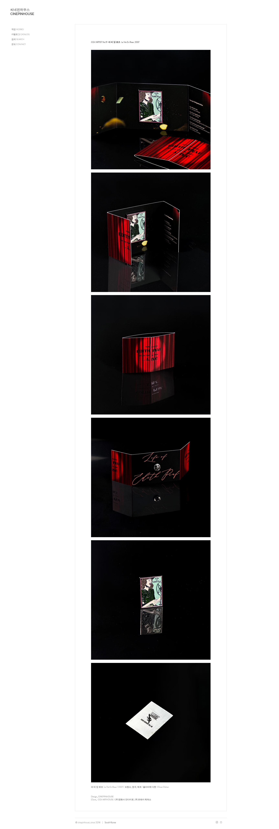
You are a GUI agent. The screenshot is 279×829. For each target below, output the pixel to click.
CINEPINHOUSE (22, 14)
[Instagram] (216, 822)
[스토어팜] (221, 822)
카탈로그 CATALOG (20, 34)
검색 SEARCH (17, 39)
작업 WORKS (17, 29)
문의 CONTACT (18, 44)
